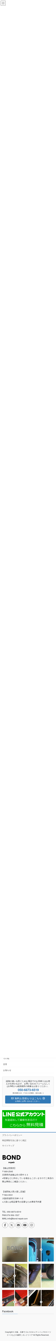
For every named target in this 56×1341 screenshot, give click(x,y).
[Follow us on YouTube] (25, 1225)
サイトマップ (8, 1145)
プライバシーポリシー (12, 1135)
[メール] (18, 1225)
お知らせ (7, 1070)
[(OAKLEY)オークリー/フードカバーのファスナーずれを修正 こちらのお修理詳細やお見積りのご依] (14, 1302)
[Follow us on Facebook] (5, 1225)
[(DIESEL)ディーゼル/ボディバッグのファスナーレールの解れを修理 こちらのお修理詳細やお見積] (14, 1275)
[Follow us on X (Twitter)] (12, 1225)
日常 (5, 1064)
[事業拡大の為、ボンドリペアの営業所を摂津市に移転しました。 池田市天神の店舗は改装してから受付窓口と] (14, 1249)
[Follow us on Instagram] (31, 1225)
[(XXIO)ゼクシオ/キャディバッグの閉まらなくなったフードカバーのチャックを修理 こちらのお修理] (41, 1302)
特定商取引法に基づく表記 (14, 1140)
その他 (6, 1058)
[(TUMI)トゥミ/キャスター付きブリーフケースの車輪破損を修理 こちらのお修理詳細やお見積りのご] (41, 1275)
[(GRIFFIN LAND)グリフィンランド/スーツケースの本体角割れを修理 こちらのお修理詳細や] (41, 1249)
